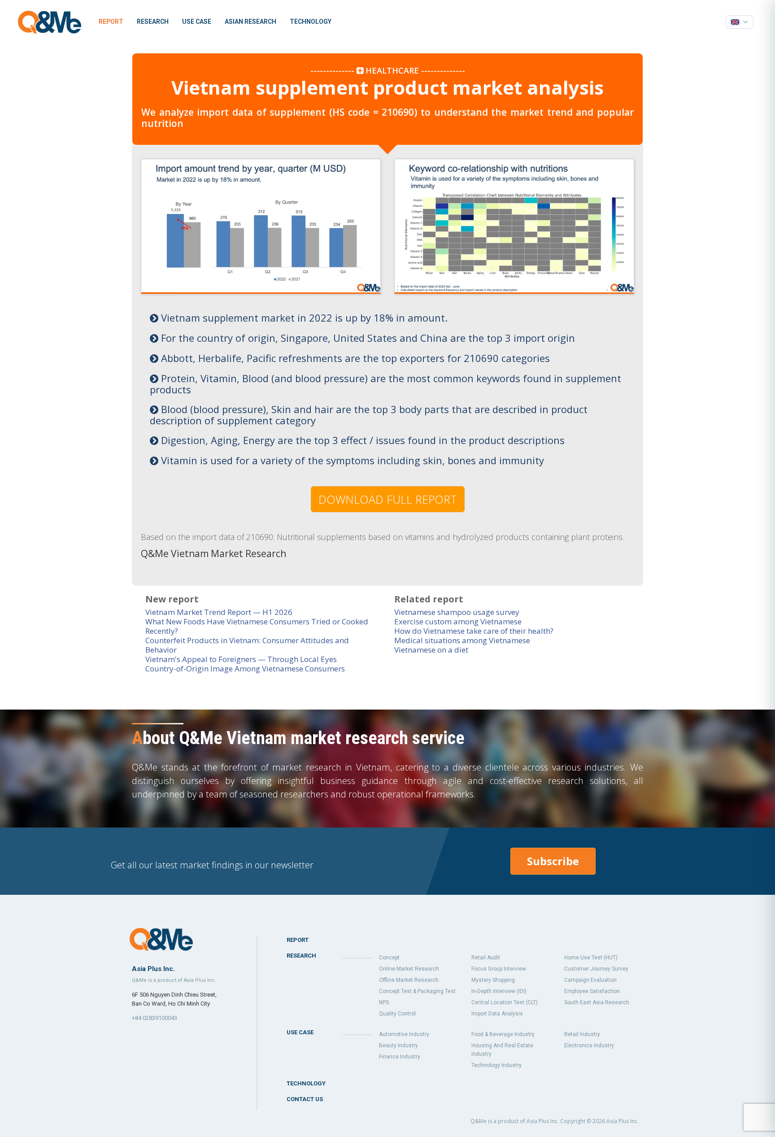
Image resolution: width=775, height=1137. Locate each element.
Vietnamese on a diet (431, 650)
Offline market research (409, 980)
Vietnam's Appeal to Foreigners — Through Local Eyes (241, 659)
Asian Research (250, 21)
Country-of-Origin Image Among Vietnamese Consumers (245, 668)
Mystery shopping (493, 980)
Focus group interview (498, 969)
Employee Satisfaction (592, 991)
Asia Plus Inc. (622, 1121)
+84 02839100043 (154, 1018)
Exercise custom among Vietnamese (458, 621)
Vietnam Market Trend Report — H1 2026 (218, 612)
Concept (389, 957)
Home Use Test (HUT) (591, 957)
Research (153, 21)
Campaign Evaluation (590, 980)
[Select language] (739, 22)
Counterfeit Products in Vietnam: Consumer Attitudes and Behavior (247, 645)
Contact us (305, 1099)
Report (111, 21)
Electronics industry (589, 1045)
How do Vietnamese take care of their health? (473, 631)
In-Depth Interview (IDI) (499, 991)
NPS (384, 1002)
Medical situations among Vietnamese (462, 640)
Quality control (397, 1014)
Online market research (409, 969)
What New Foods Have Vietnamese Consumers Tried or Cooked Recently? (256, 626)
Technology (310, 21)
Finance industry (399, 1057)
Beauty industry (398, 1045)
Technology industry (496, 1065)
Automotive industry (404, 1034)
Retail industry (582, 1034)
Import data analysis (497, 1014)
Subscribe (553, 861)
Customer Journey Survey (596, 969)
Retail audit (485, 957)
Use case (196, 21)
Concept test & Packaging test (417, 991)
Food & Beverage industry (503, 1034)
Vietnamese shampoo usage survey (456, 612)
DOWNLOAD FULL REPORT (387, 499)
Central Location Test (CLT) (504, 1002)
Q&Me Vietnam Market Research (213, 553)
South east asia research (596, 1002)
